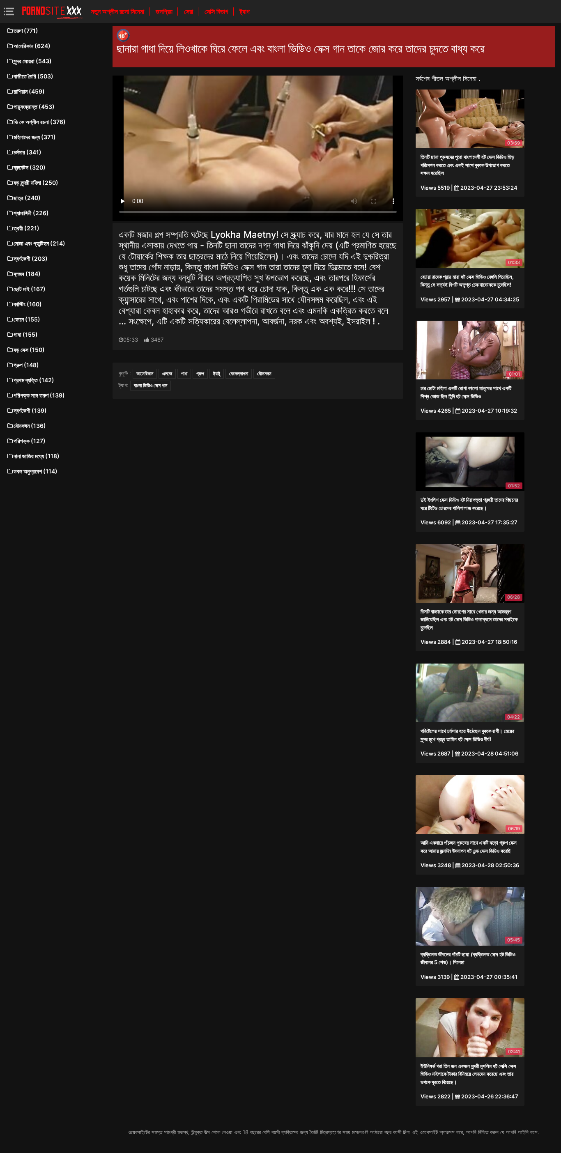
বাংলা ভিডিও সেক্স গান (150, 385)
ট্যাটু (216, 373)
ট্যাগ (245, 11)
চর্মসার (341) (27, 152)
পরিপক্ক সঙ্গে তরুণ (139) (39, 395)
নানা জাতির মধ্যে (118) (37, 455)
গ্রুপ (200, 373)
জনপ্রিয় (165, 11)
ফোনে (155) (27, 319)
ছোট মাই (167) (30, 288)
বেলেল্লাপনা (238, 373)
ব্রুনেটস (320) (30, 167)
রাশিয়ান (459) (29, 91)
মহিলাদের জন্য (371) (35, 136)
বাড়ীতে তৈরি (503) (33, 76)
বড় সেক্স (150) (29, 349)
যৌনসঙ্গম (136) (30, 425)
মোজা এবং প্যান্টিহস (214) (39, 243)
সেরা (189, 11)
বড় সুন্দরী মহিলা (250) (36, 182)
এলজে (167, 373)
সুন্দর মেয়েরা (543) (33, 60)
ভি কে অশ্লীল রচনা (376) (40, 121)
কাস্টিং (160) (28, 304)
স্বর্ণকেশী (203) (31, 258)
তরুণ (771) (26, 30)
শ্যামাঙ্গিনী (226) (31, 212)
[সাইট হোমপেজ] (52, 11)
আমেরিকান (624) (32, 45)
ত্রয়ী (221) (26, 228)
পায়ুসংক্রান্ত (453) (34, 106)
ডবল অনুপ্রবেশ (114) (35, 471)
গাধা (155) (26, 334)
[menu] (9, 11)
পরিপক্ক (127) (30, 440)
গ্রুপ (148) (26, 364)
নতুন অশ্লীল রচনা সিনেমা (118, 11)
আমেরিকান (144, 373)
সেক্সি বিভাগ (217, 11)
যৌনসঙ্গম (264, 373)
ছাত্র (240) (27, 197)
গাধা (184, 373)
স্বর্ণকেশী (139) (30, 410)
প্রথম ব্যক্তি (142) (34, 380)
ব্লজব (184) (27, 273)
